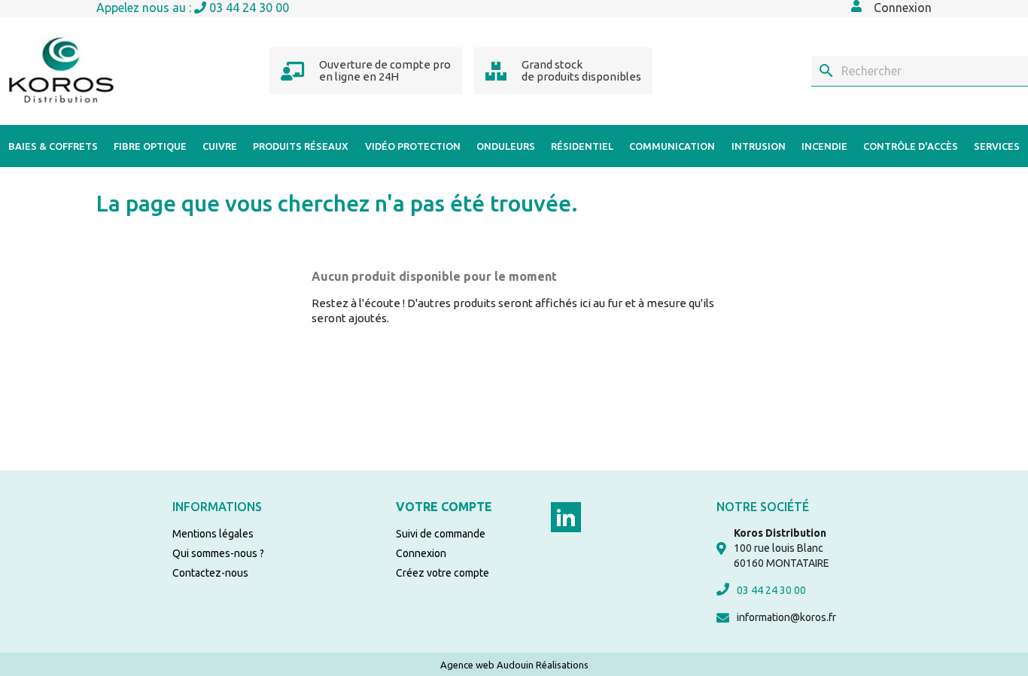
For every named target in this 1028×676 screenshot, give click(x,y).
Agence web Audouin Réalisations (514, 664)
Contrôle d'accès (910, 146)
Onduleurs (505, 146)
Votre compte (444, 506)
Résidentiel (582, 146)
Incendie (824, 146)
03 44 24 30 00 (771, 590)
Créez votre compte (442, 573)
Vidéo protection (413, 146)
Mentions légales (213, 534)
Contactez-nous (210, 573)
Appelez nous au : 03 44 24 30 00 (192, 7)
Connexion (421, 553)
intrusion (758, 146)
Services (997, 146)
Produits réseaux (300, 146)
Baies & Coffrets (53, 146)
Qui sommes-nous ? (218, 553)
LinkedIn (566, 517)
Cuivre (219, 146)
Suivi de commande (440, 534)
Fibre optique (150, 146)
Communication (672, 146)
